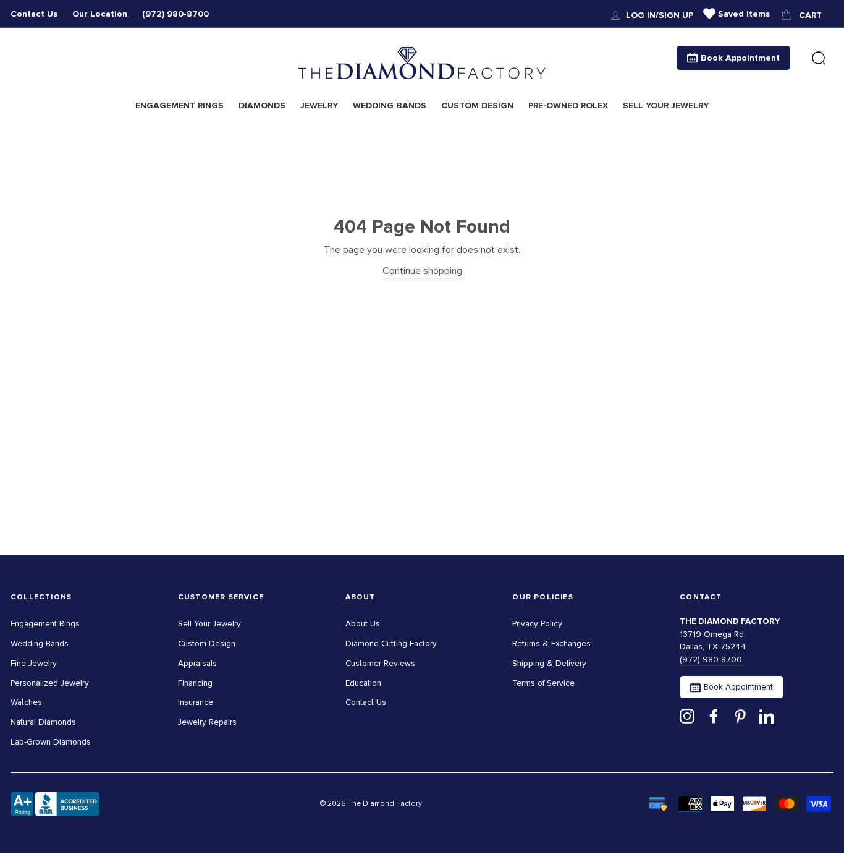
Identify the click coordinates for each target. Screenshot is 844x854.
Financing (195, 683)
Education (363, 683)
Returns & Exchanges (551, 643)
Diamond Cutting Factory (391, 643)
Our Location (99, 14)
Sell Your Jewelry (209, 623)
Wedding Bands (40, 643)
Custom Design (206, 643)
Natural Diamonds (43, 722)
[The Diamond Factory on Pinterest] (740, 715)
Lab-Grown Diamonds (51, 742)
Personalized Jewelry (50, 683)
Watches (26, 702)
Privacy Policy (537, 623)
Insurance (195, 702)
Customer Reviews (380, 663)
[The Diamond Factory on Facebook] (713, 715)
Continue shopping (422, 271)
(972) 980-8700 (175, 14)
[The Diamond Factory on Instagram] (687, 715)
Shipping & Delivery (549, 663)
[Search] (818, 59)
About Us (362, 623)
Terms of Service (543, 683)
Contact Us (34, 14)
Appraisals (197, 663)
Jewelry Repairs (207, 722)
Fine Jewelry (34, 663)
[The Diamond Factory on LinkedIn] (766, 715)
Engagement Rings (45, 623)
